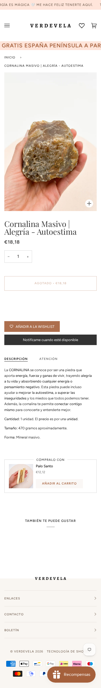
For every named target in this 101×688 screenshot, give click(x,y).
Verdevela (24, 651)
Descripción (16, 359)
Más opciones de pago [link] (22, 316)
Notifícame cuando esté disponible (50, 340)
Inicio (9, 57)
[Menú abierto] (10, 25)
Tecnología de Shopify (69, 651)
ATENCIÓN (48, 359)
